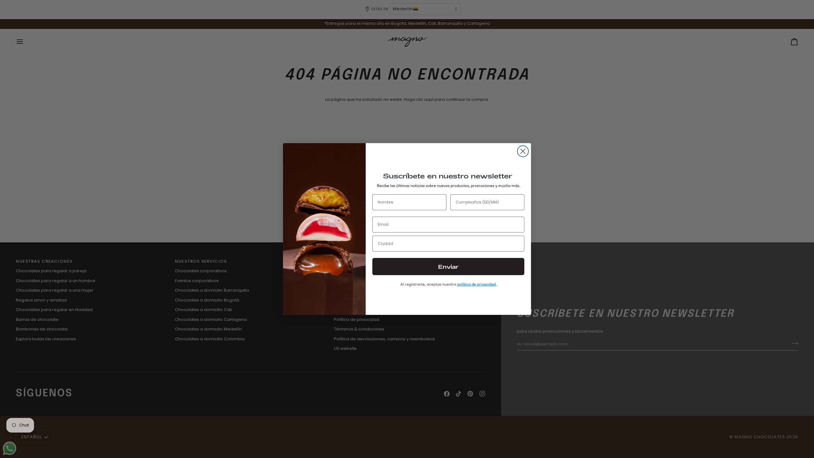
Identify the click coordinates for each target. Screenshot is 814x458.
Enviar (448, 266)
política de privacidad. (477, 284)
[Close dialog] (522, 151)
